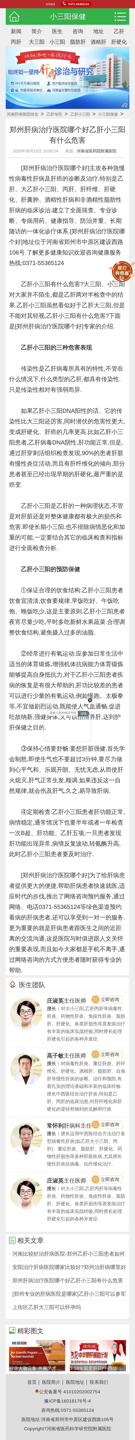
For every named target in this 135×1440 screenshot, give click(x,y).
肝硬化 (119, 42)
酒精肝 (98, 42)
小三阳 (57, 42)
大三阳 (37, 42)
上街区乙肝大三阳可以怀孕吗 (46, 1307)
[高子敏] (26, 1068)
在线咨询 (82, 737)
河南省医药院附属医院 (96, 151)
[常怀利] (26, 1138)
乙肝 (119, 31)
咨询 (78, 31)
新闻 (16, 31)
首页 (32, 1382)
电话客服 (59, 737)
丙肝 (16, 42)
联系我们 (99, 1382)
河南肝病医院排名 (22, 114)
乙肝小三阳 (80, 114)
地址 (98, 31)
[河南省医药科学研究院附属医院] (67, 78)
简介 (36, 31)
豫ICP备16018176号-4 (67, 1401)
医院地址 (75, 1382)
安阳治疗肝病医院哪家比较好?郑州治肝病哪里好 (69, 1267)
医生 (57, 31)
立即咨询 (110, 999)
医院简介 (51, 1382)
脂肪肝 (78, 42)
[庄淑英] (26, 1013)
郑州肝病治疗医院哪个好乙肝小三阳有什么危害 (67, 1280)
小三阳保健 (108, 114)
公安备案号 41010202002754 (69, 1391)
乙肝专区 (54, 114)
